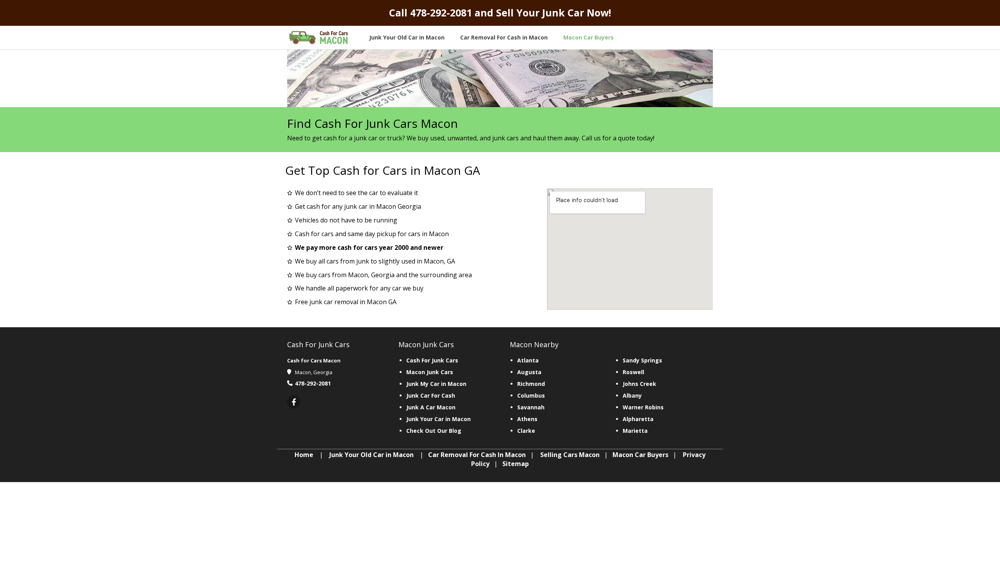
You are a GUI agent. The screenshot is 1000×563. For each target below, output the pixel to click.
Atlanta (528, 360)
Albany (632, 395)
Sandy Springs (642, 360)
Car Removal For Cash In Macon (477, 454)
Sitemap (515, 463)
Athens (527, 419)
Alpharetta (638, 419)
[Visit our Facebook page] (293, 402)
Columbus (531, 395)
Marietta (635, 430)
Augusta (529, 372)
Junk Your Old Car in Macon (371, 454)
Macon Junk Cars (429, 372)
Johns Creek (639, 383)
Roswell (633, 372)
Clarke (526, 430)
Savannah (531, 407)
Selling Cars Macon (570, 454)
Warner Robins (643, 407)
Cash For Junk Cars (432, 360)
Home (304, 454)
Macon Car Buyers (640, 454)
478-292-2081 (441, 12)
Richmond (531, 383)
